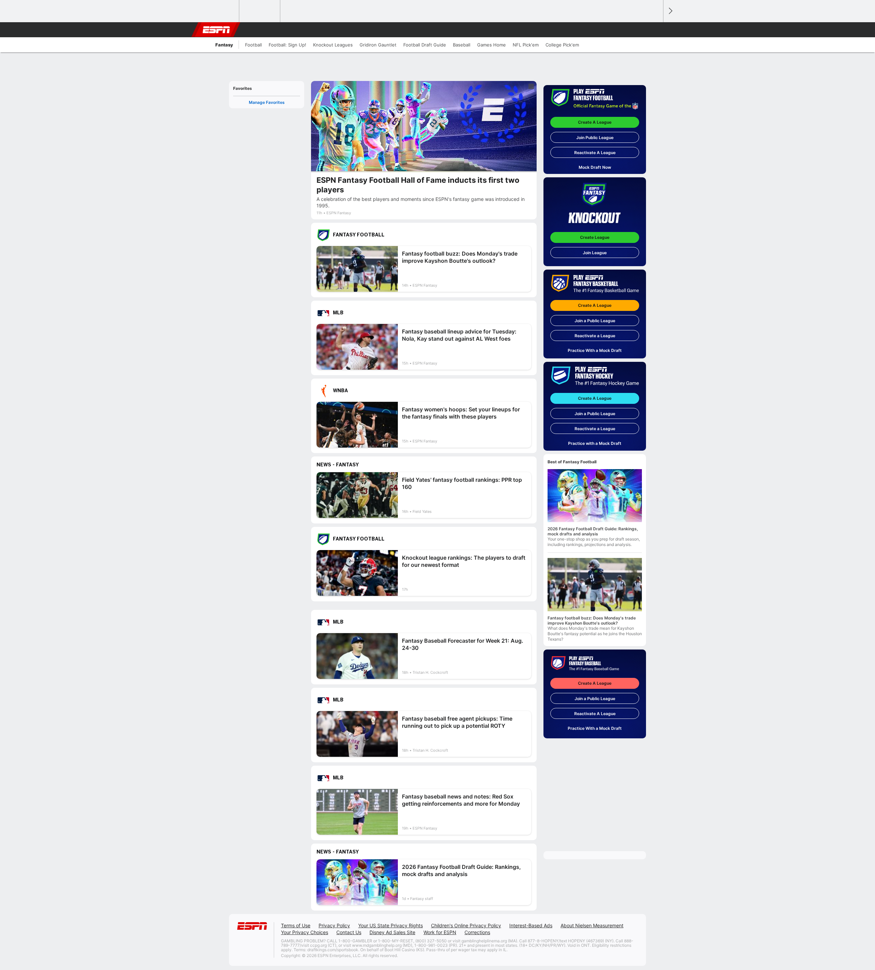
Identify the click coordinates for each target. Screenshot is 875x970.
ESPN (216, 29)
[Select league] (219, 11)
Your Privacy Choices (304, 932)
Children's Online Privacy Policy (466, 925)
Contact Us (348, 932)
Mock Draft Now (595, 167)
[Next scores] (670, 11)
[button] (655, 29)
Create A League (594, 122)
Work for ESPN (439, 932)
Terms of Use (295, 925)
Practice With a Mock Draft (595, 350)
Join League (595, 252)
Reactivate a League (595, 335)
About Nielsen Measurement (592, 925)
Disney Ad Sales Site (392, 932)
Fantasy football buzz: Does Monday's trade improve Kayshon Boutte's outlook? (592, 620)
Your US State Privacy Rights (390, 925)
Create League (594, 237)
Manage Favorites (267, 102)
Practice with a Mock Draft (594, 443)
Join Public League (595, 137)
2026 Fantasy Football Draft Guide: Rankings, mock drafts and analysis (593, 531)
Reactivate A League (595, 152)
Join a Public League (595, 320)
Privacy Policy (334, 925)
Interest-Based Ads (530, 925)
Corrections (477, 932)
